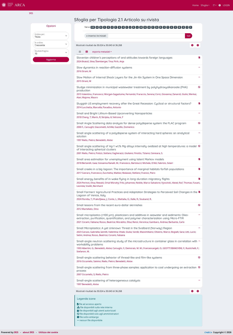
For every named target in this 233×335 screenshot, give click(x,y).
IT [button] (214, 5)
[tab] (80, 52)
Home (195, 5)
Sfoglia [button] (204, 5)
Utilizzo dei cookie (48, 332)
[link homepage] (15, 5)
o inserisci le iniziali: (96, 35)
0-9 (93, 27)
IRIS (31, 13)
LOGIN (226, 5)
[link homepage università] (32, 5)
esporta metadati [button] (101, 51)
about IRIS (28, 332)
